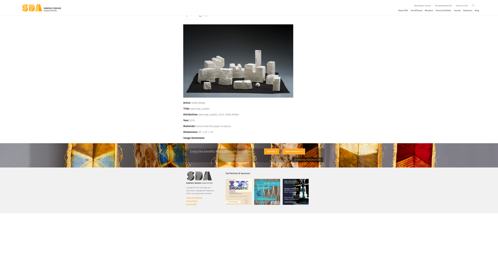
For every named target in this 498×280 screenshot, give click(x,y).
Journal (457, 10)
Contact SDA (191, 204)
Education (467, 10)
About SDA (403, 10)
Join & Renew (416, 10)
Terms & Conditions (194, 198)
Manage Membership (443, 5)
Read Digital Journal (422, 5)
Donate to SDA (462, 5)
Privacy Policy (192, 201)
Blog (477, 10)
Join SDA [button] (271, 151)
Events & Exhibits (443, 10)
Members (429, 10)
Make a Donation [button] (292, 151)
